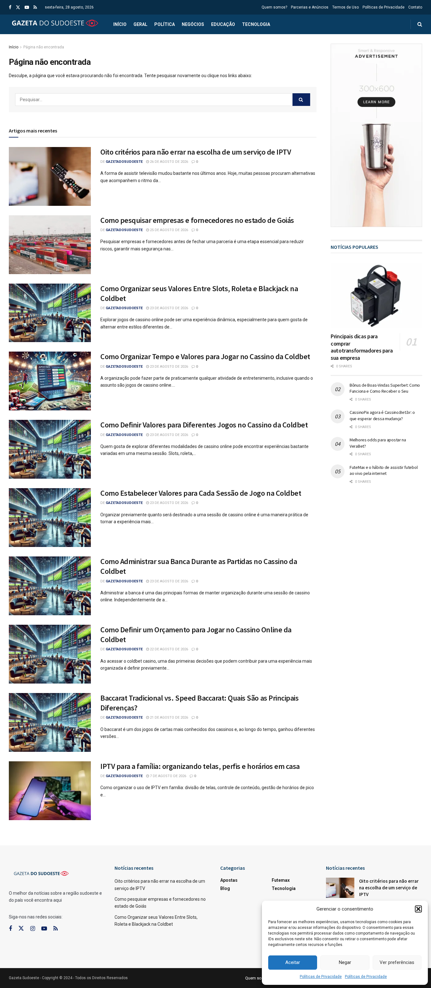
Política (164, 24)
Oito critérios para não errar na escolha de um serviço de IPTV (195, 152)
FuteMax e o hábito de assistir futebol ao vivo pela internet (383, 470)
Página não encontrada (43, 47)
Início (120, 24)
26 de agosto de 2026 (168, 162)
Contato (415, 7)
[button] (418, 909)
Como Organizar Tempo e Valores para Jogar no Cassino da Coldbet (205, 356)
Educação (223, 24)
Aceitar (292, 962)
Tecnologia (256, 24)
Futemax (281, 880)
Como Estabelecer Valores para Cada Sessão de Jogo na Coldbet (200, 493)
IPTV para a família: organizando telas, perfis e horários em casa (200, 766)
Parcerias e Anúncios (309, 7)
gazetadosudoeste (124, 162)
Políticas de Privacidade (321, 976)
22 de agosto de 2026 (168, 649)
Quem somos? (274, 7)
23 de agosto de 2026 (168, 308)
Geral (140, 24)
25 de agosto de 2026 (168, 230)
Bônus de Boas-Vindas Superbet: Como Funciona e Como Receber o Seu (385, 388)
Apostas (229, 880)
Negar (345, 962)
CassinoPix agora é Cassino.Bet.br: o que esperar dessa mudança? (382, 415)
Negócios (193, 24)
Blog (225, 888)
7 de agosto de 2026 (167, 776)
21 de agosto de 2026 (168, 717)
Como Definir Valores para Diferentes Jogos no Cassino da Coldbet (204, 425)
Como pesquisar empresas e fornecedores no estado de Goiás (197, 220)
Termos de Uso (345, 7)
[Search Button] (301, 99)
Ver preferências (397, 962)
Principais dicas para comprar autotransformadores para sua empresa (362, 347)
